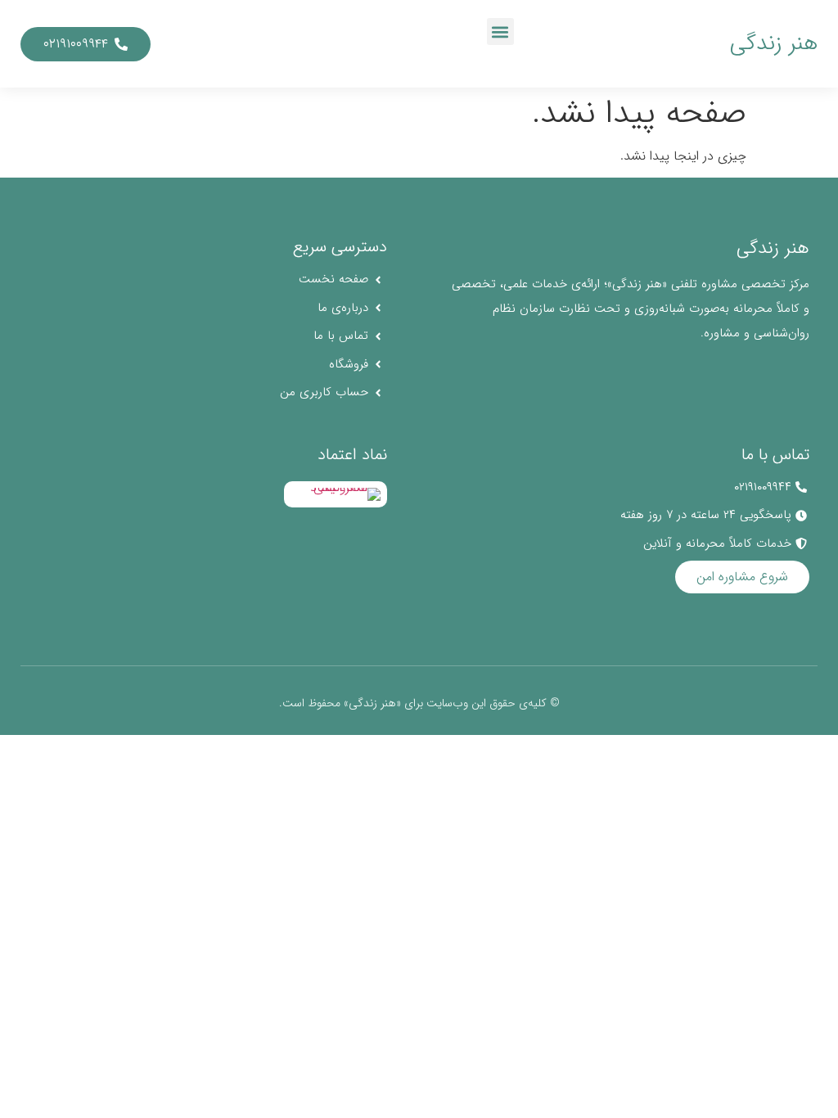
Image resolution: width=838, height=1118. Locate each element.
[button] (500, 31)
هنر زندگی (774, 43)
